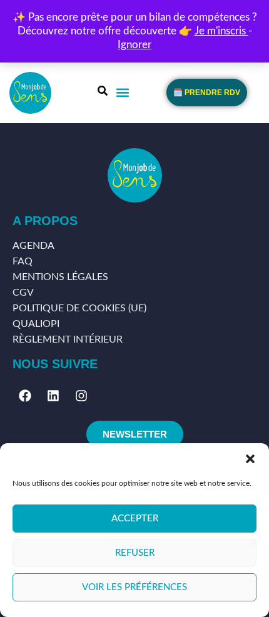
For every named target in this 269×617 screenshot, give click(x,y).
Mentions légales (60, 277)
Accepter (134, 518)
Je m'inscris (221, 31)
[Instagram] (81, 395)
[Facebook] (25, 395)
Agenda (33, 246)
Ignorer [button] (134, 44)
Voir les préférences (134, 587)
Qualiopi (36, 324)
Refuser (135, 553)
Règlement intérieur (68, 339)
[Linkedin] (53, 395)
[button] (250, 459)
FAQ (23, 261)
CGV (23, 293)
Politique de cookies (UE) (79, 308)
